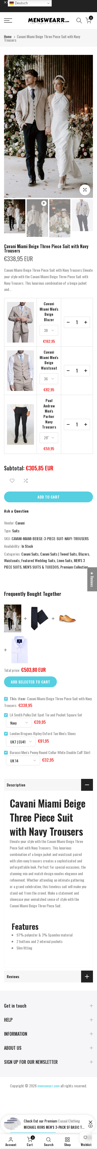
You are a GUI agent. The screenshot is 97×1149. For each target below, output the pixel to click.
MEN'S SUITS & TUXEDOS (41, 567)
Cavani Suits (30, 554)
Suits (15, 530)
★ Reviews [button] (92, 579)
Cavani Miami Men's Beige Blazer (49, 311)
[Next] (89, 126)
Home (8, 36)
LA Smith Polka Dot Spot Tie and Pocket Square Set (46, 715)
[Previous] (8, 126)
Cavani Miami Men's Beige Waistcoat (49, 359)
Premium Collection (74, 567)
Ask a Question (16, 511)
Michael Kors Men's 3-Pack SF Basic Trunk (55, 1127)
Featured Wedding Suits (38, 560)
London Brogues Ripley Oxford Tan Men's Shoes (43, 733)
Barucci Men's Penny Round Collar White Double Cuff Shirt (50, 752)
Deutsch (21, 3)
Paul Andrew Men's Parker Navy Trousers (49, 414)
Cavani (20, 523)
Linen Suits (64, 560)
